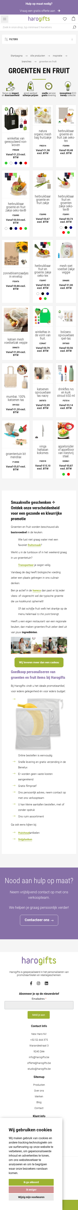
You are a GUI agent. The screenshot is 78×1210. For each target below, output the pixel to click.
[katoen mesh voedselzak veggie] (16, 320)
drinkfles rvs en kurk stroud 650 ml (66, 392)
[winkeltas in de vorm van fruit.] (43, 316)
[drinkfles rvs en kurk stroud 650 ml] (66, 373)
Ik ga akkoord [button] (31, 1182)
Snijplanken (25, 839)
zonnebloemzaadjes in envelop (15, 275)
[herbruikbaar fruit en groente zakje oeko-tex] (43, 250)
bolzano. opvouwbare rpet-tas (66, 335)
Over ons (39, 1090)
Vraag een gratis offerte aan (38, 11)
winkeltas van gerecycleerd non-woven (16, 142)
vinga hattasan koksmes (42, 450)
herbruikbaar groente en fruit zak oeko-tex (66, 135)
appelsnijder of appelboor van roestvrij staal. (66, 451)
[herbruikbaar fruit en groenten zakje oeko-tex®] (66, 180)
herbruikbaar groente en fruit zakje (43, 200)
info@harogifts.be (39, 1057)
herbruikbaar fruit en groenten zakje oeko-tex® (66, 203)
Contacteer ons (37, 920)
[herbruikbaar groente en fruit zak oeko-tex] (66, 115)
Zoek (74, 27)
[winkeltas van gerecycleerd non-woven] (16, 119)
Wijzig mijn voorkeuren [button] (31, 1197)
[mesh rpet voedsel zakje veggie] (66, 250)
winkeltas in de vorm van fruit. (43, 335)
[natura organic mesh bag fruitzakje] (43, 115)
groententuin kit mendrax (16, 455)
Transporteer (26, 565)
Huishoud (24, 832)
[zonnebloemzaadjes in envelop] (16, 253)
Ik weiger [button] (31, 1189)
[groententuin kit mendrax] (16, 434)
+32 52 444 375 (39, 1039)
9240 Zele (39, 1051)
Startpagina (16, 55)
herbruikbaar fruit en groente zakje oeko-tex (42, 270)
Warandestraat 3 (39, 1045)
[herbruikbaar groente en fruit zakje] (43, 180)
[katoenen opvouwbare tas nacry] (43, 373)
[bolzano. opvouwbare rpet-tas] (66, 316)
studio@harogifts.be (39, 1068)
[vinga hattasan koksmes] (43, 430)
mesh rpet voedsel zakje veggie (66, 269)
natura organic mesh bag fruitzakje (42, 134)
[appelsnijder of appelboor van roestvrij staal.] (66, 430)
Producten (39, 1084)
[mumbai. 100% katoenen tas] (16, 377)
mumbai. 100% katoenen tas (15, 398)
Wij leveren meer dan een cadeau (39, 662)
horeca (37, 590)
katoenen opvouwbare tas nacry (43, 392)
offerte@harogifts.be (39, 1063)
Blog (39, 1102)
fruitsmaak (34, 545)
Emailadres (39, 998)
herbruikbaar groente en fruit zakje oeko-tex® (15, 207)
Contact (39, 1108)
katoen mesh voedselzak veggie (15, 341)
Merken (39, 1096)
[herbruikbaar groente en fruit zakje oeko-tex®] (16, 184)
